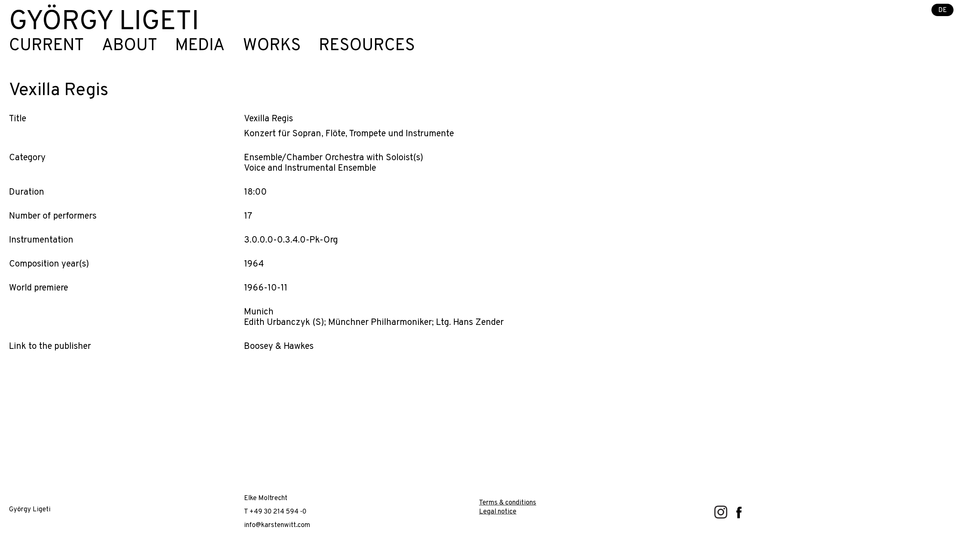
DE (942, 10)
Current (46, 46)
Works (272, 46)
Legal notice (497, 512)
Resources (367, 46)
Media (200, 46)
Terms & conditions (507, 503)
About (129, 46)
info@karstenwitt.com (277, 525)
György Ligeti (104, 22)
